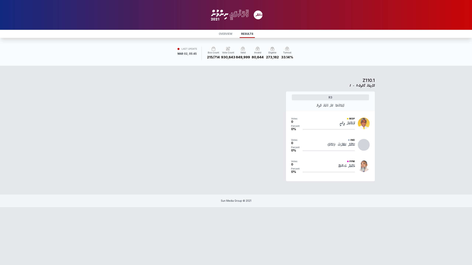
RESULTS (247, 33)
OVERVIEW (225, 33)
